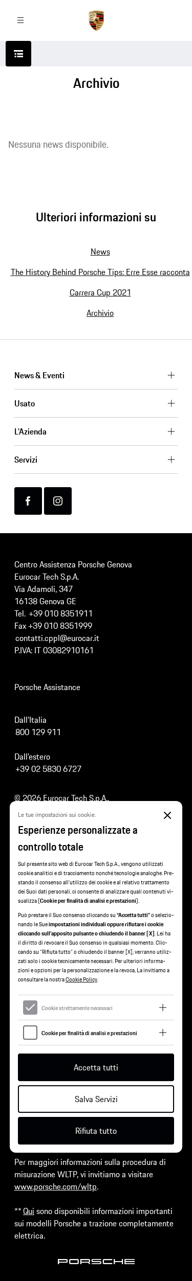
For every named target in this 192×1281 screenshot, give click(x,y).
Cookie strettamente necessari (77, 1008)
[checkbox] (30, 1007)
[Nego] (167, 815)
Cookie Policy (81, 979)
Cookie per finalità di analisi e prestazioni (89, 1033)
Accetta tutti (96, 1067)
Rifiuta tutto (96, 1131)
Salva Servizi (96, 1099)
